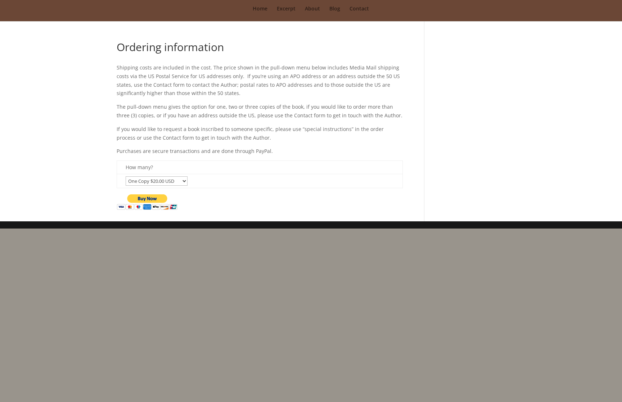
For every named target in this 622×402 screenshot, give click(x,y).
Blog (334, 9)
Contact (359, 9)
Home (260, 9)
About (312, 9)
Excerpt (286, 9)
